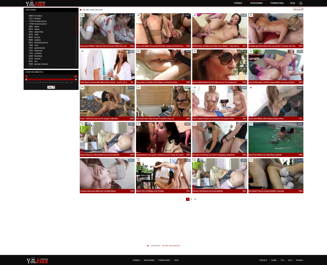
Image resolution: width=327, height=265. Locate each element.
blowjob (35, 18)
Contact (263, 260)
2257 (290, 260)
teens (34, 27)
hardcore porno (38, 24)
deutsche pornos (38, 43)
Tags (176, 260)
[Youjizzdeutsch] (36, 3)
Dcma (274, 260)
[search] (301, 3)
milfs (34, 35)
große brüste (37, 48)
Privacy (299, 260)
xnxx (33, 45)
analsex (35, 40)
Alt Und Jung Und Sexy (171, 246)
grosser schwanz (38, 64)
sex (33, 61)
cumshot (35, 53)
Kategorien (155, 246)
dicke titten (36, 32)
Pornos (136, 260)
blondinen (35, 56)
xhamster (35, 51)
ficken (34, 29)
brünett (34, 59)
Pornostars (164, 260)
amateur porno (38, 21)
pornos (34, 37)
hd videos (35, 16)
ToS (282, 260)
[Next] (195, 199)
